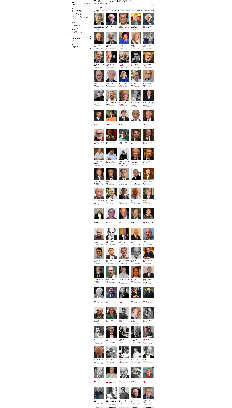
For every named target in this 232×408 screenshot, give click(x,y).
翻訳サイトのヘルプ (109, 7)
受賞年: (149, 5)
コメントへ (98, 7)
